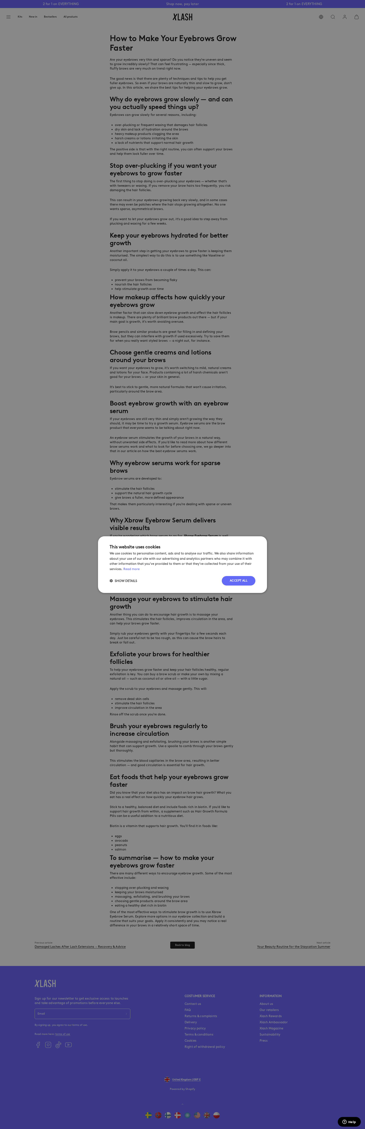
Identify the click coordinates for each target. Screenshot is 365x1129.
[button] (123, 580)
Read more (131, 569)
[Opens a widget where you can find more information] (349, 1122)
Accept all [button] (238, 580)
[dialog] (182, 564)
